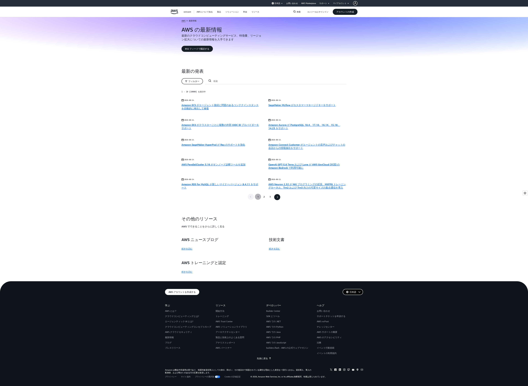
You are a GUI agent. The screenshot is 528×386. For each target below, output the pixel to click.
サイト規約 (186, 376)
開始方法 (220, 311)
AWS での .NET (273, 321)
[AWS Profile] (355, 3)
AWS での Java (273, 332)
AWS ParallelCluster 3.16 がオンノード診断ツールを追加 (213, 164)
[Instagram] (344, 370)
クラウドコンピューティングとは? (182, 316)
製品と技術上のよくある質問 (230, 337)
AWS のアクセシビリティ (329, 337)
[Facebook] (335, 370)
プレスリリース (172, 347)
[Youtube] (353, 370)
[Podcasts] (357, 370)
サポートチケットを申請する (331, 316)
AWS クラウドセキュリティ (178, 332)
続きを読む (187, 248)
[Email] (362, 370)
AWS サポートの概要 (327, 332)
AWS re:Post (323, 321)
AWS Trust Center (224, 321)
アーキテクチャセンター (228, 332)
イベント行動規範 (325, 347)
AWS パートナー (224, 347)
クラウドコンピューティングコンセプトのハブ (188, 326)
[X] (331, 370)
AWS (183, 21)
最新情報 (169, 337)
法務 (319, 342)
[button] (204, 11)
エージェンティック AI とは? (179, 321)
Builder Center (273, 311)
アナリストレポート (225, 342)
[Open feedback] (524, 193)
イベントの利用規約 (327, 353)
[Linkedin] (340, 370)
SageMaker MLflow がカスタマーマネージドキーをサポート (302, 105)
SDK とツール (273, 316)
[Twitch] (349, 370)
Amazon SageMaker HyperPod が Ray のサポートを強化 (213, 144)
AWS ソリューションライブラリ (231, 326)
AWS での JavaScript (276, 342)
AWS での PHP (273, 337)
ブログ (168, 342)
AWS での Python (274, 326)
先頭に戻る (262, 358)
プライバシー (171, 376)
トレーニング (222, 316)
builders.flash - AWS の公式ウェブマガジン (287, 347)
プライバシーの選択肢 (204, 376)
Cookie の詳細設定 (233, 376)
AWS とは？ (171, 311)
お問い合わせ (323, 311)
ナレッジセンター (325, 326)
